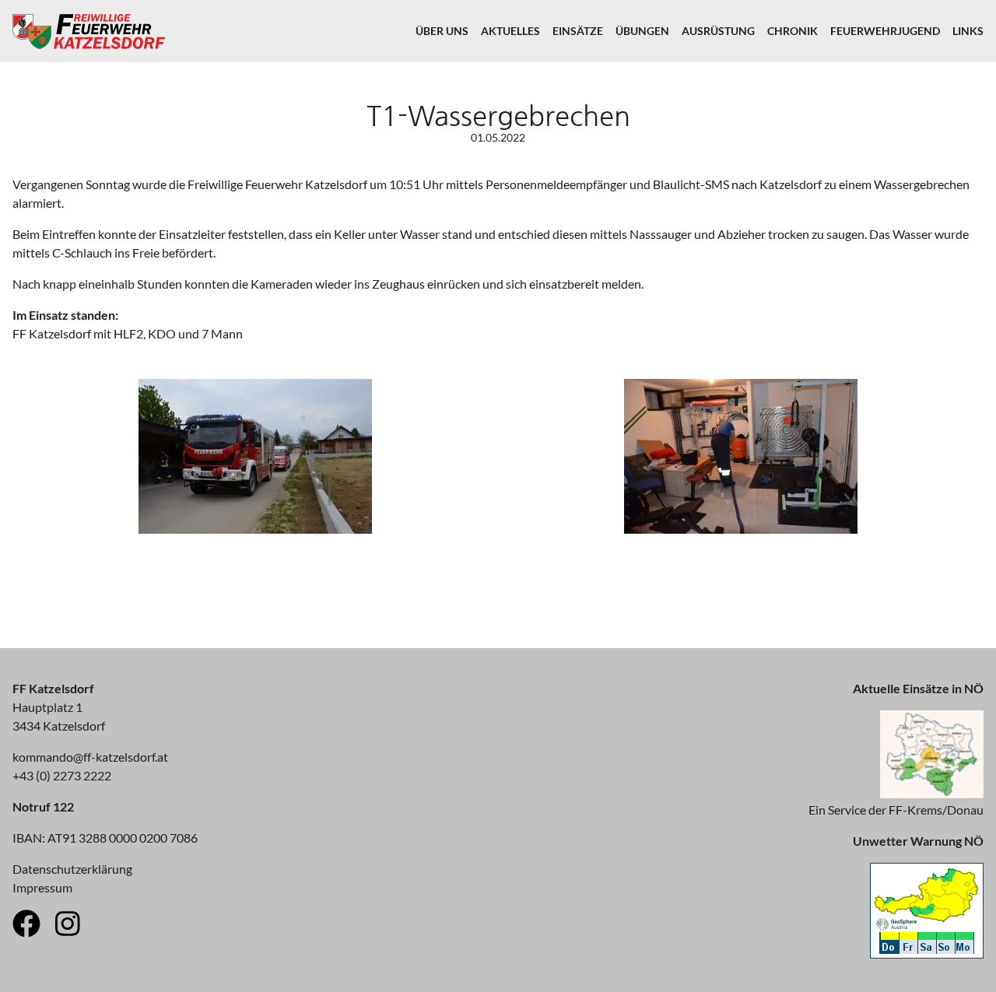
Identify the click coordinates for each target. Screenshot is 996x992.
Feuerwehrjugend (885, 30)
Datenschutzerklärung (72, 868)
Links (968, 30)
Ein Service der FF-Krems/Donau (896, 809)
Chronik (792, 30)
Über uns (442, 30)
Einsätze (577, 30)
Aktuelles (510, 30)
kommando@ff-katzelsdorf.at (90, 756)
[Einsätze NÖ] (932, 793)
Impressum (42, 887)
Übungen (642, 30)
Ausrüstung (718, 30)
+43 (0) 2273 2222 (61, 775)
